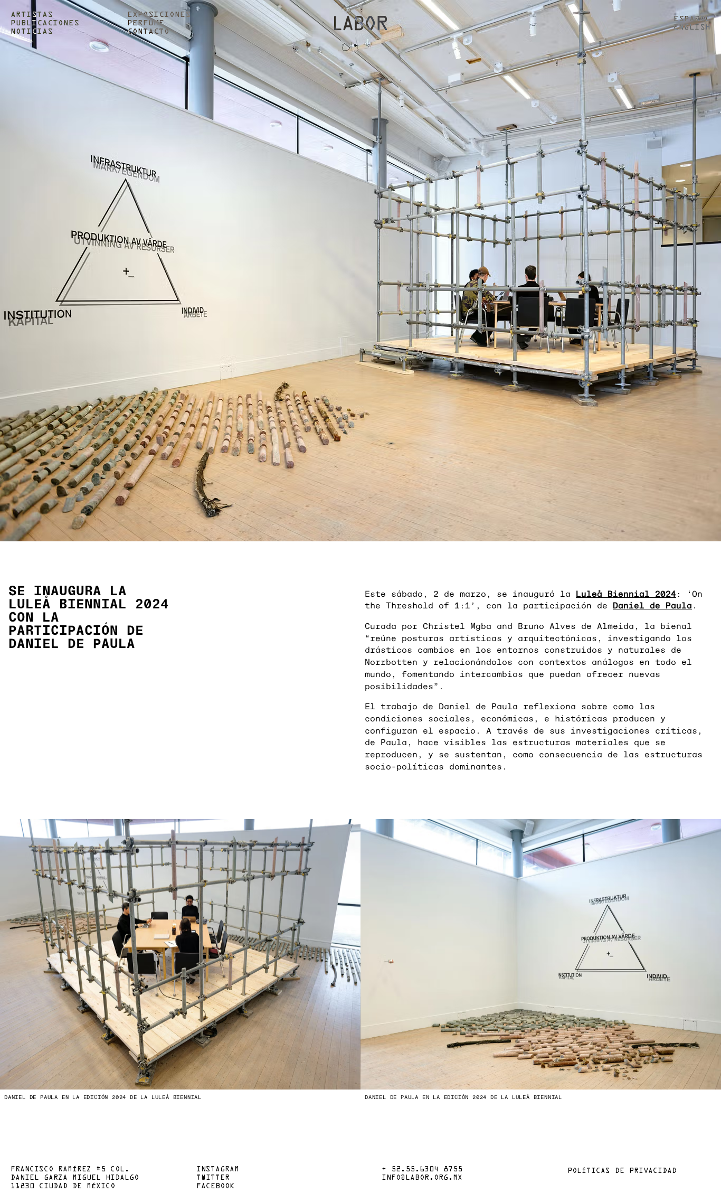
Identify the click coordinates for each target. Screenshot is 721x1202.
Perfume (145, 23)
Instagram (217, 1170)
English (691, 27)
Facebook (215, 1187)
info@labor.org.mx (422, 1178)
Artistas (32, 14)
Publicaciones (45, 23)
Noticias (32, 31)
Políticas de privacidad (622, 1171)
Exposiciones (159, 14)
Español (691, 19)
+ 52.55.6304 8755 (422, 1170)
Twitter (213, 1178)
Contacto (148, 31)
